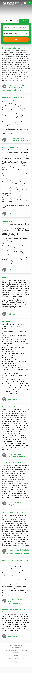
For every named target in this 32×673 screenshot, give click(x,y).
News (24, 21)
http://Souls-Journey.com (12, 90)
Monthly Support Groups (11, 147)
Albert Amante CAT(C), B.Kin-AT (18, 551)
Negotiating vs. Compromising (13, 48)
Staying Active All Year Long (12, 512)
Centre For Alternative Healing (16, 600)
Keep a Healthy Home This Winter (15, 97)
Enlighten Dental (15, 454)
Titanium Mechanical (17, 139)
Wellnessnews (12, 21)
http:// (10, 506)
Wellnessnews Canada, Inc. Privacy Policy (16, 650)
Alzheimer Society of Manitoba (16, 503)
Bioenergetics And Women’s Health (15, 560)
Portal (16, 655)
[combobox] (16, 33)
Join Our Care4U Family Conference (15, 463)
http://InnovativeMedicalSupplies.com (16, 554)
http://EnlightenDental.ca (17, 456)
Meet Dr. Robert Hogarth (11, 407)
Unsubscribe (16, 652)
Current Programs (9, 321)
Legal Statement (16, 647)
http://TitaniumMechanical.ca (18, 140)
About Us (5, 277)
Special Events (7, 221)
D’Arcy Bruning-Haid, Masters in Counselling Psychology (16, 87)
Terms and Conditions (16, 645)
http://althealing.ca (14, 603)
